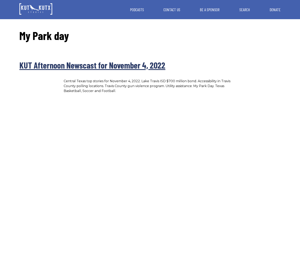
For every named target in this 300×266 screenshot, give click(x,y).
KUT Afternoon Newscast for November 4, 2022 (92, 65)
